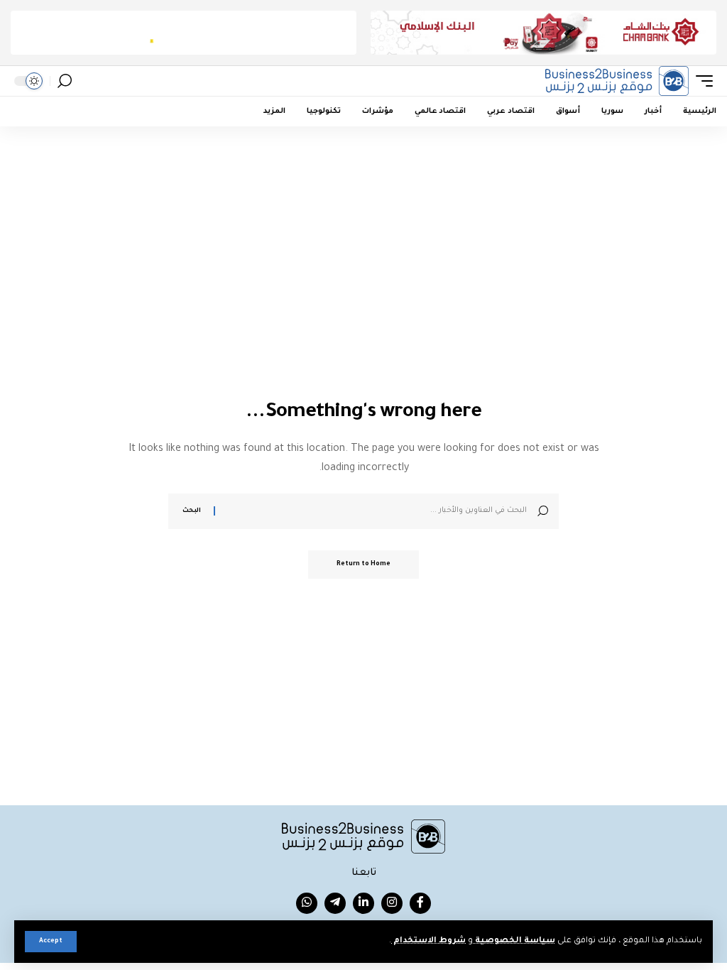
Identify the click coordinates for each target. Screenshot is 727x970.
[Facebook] (420, 903)
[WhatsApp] (307, 903)
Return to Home (363, 564)
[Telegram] (335, 903)
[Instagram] (392, 903)
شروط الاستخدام (428, 941)
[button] (51, 941)
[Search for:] (376, 511)
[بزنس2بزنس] (617, 81)
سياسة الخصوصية (514, 941)
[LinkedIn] (363, 903)
